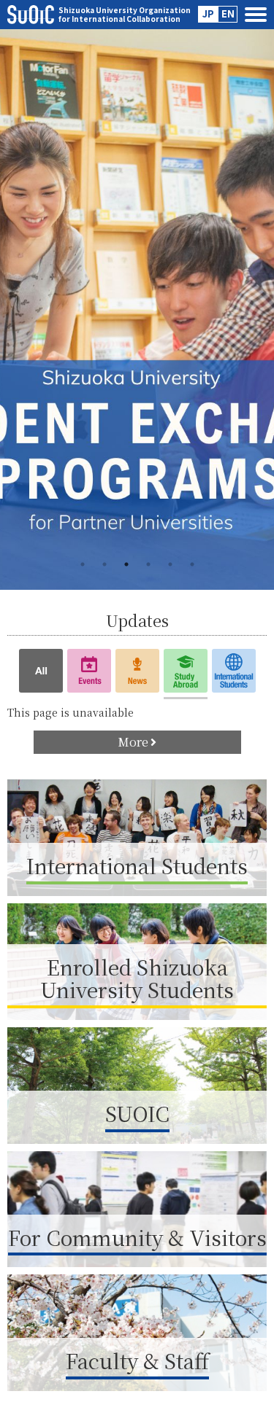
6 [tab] (192, 564)
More (133, 741)
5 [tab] (170, 564)
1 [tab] (82, 564)
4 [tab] (148, 564)
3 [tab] (126, 564)
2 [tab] (104, 564)
